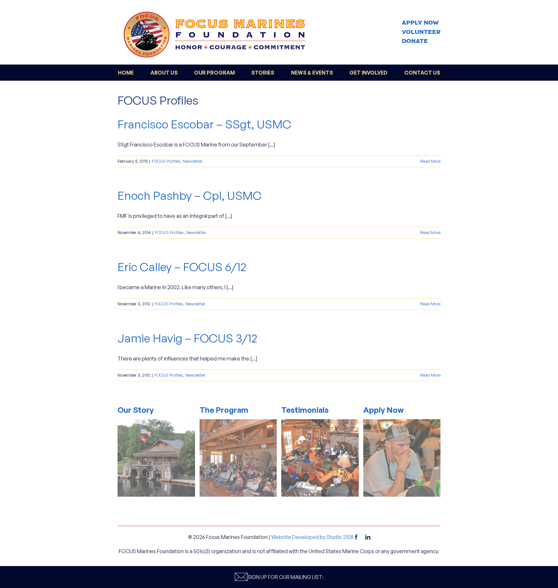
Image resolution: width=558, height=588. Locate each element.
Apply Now (420, 22)
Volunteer (421, 32)
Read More (430, 161)
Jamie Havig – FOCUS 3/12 (187, 338)
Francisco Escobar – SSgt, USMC (204, 124)
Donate (415, 41)
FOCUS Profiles (166, 161)
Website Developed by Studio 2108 (312, 537)
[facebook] (356, 537)
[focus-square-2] (238, 422)
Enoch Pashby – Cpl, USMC (190, 195)
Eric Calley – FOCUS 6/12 (182, 266)
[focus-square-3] (320, 422)
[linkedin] (367, 537)
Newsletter (193, 161)
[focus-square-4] (402, 422)
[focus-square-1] (156, 422)
